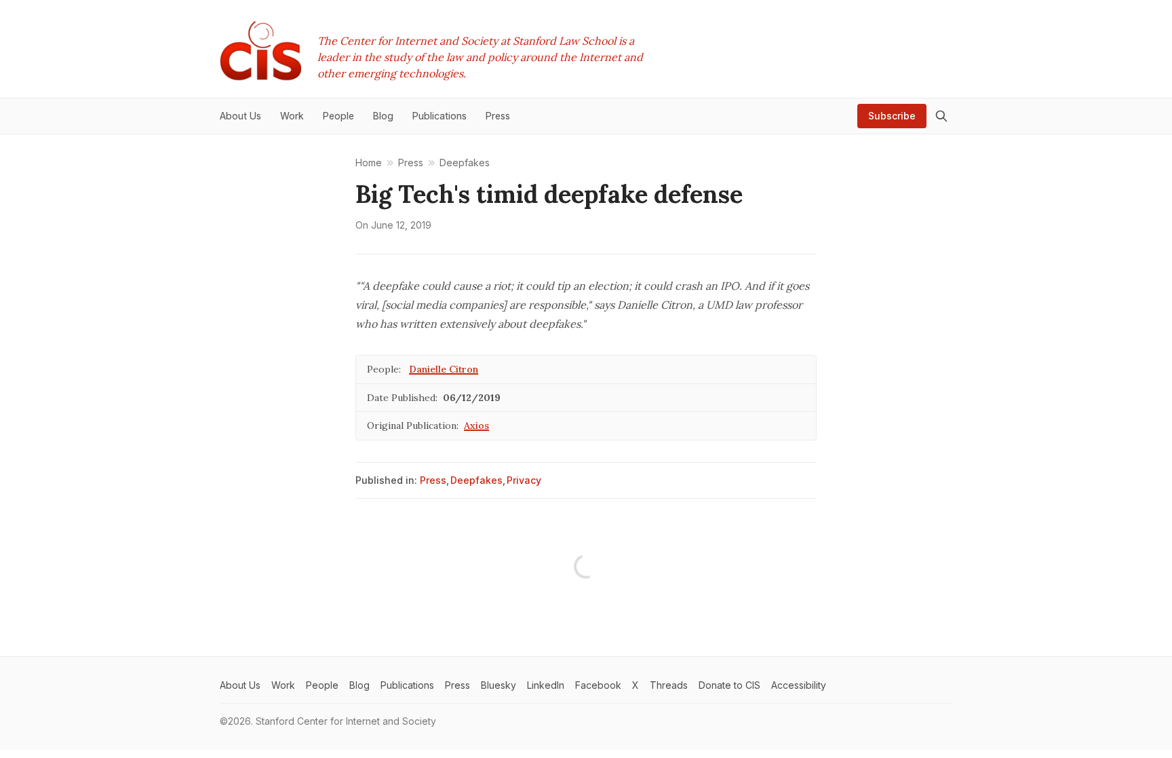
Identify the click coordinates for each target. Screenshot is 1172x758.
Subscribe (892, 115)
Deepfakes (476, 480)
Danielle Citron (443, 369)
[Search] (941, 116)
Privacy (524, 480)
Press (433, 480)
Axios (476, 425)
